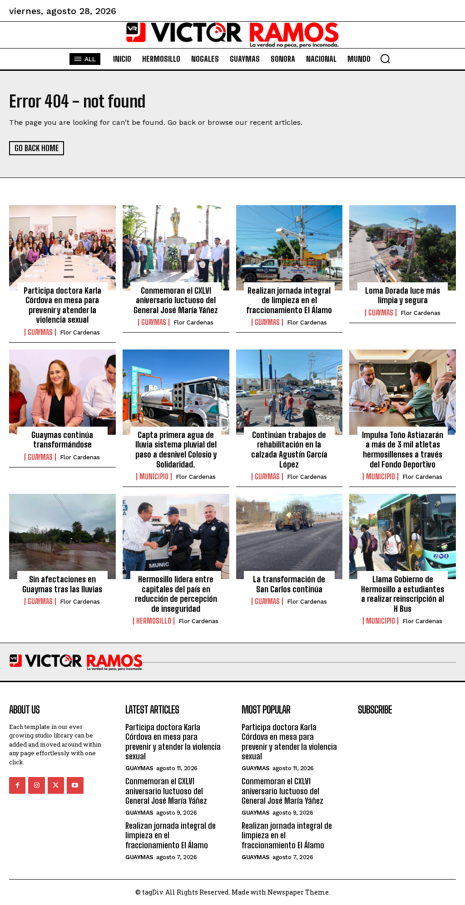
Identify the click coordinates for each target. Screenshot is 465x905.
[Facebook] (17, 785)
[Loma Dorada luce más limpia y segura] (402, 247)
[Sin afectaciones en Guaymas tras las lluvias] (62, 536)
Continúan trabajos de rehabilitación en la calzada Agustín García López (289, 449)
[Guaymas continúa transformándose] (62, 392)
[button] (385, 58)
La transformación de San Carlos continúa (289, 584)
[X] (56, 785)
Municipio (153, 476)
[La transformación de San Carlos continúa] (289, 536)
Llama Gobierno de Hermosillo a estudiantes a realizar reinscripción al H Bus (402, 594)
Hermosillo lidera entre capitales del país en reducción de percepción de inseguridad (176, 594)
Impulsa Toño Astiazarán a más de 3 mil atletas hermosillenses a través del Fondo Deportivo (402, 449)
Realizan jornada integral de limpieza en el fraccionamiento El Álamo (289, 300)
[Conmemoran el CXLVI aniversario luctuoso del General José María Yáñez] (176, 247)
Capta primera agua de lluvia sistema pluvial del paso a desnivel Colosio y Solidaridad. (176, 449)
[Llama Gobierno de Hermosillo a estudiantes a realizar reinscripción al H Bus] (402, 536)
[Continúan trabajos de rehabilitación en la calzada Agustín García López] (289, 392)
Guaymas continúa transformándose (62, 440)
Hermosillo (153, 621)
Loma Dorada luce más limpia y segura (402, 295)
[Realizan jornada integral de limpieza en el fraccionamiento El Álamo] (289, 247)
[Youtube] (75, 785)
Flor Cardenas (80, 332)
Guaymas (40, 332)
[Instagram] (36, 785)
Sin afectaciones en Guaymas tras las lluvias (62, 584)
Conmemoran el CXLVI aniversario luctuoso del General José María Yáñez (176, 300)
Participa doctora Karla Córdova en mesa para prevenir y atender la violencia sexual (62, 305)
